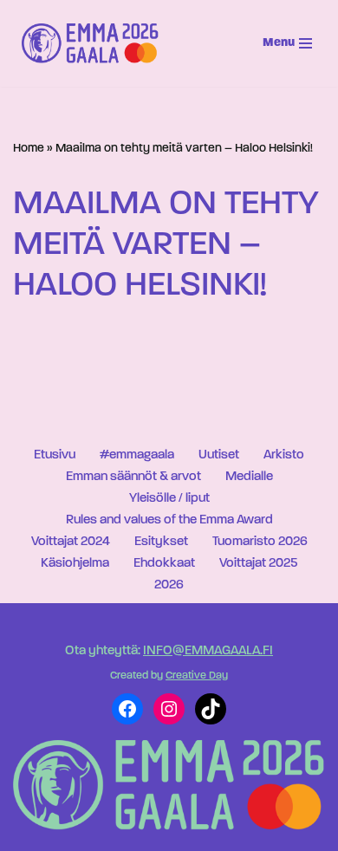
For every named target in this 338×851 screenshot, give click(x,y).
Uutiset (218, 455)
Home (28, 148)
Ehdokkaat (164, 563)
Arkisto (283, 455)
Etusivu (54, 455)
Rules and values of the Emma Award (169, 520)
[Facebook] (127, 708)
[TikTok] (210, 708)
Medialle (249, 477)
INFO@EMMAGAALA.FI (208, 651)
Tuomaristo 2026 (260, 542)
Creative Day (197, 676)
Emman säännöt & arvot (133, 477)
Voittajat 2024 (70, 542)
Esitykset (161, 542)
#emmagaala (137, 455)
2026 (169, 585)
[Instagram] (169, 708)
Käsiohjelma (75, 563)
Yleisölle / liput (169, 498)
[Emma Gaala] (94, 43)
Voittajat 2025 (258, 563)
